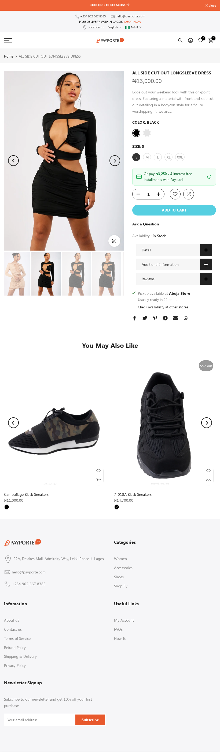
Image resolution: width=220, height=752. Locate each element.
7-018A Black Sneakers (133, 494)
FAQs (118, 629)
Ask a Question (145, 223)
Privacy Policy (15, 665)
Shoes (119, 576)
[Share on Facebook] (134, 318)
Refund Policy (15, 647)
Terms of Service (17, 638)
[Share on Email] (175, 318)
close (10, 5)
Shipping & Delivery (20, 656)
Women (120, 558)
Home (8, 56)
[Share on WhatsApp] (185, 318)
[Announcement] (110, 4)
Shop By (120, 585)
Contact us (13, 629)
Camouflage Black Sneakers (26, 494)
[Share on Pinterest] (155, 318)
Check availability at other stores (163, 307)
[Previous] (13, 160)
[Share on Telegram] (165, 318)
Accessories (123, 567)
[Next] (114, 160)
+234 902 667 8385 (93, 16)
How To (120, 638)
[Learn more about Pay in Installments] (209, 176)
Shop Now (132, 21)
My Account (124, 620)
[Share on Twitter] (144, 318)
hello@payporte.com (130, 16)
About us (11, 620)
